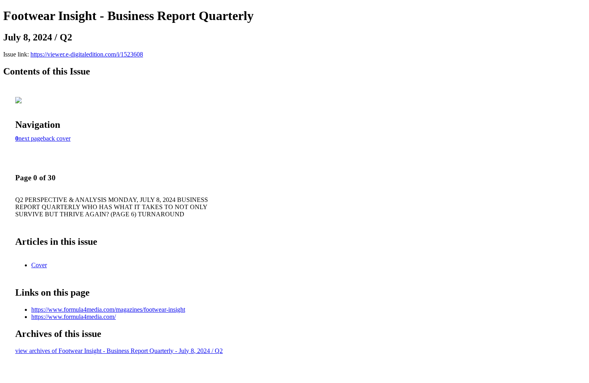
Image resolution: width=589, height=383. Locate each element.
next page (30, 138)
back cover (57, 138)
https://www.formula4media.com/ (73, 316)
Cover (39, 265)
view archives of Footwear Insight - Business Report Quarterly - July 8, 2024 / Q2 (119, 350)
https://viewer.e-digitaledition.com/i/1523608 (86, 54)
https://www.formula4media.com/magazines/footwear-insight (108, 309)
